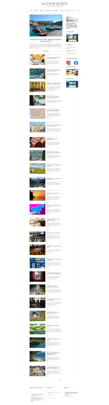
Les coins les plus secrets (51, 396)
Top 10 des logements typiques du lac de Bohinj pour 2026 (53, 58)
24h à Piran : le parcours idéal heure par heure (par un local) (54, 125)
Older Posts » (60, 379)
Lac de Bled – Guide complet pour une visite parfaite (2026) (53, 70)
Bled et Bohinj (49, 68)
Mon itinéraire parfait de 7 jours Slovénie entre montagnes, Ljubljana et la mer (53, 353)
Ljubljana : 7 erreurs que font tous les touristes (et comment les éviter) (54, 84)
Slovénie (48, 95)
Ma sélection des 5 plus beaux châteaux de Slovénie (52, 313)
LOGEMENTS (42, 10)
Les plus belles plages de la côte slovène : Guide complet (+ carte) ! (53, 368)
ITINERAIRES (48, 10)
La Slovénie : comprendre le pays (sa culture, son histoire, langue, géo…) (54, 273)
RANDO (72, 10)
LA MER (68, 10)
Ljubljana (48, 81)
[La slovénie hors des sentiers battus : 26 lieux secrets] (37, 182)
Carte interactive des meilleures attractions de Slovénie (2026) (53, 110)
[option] (46, 25)
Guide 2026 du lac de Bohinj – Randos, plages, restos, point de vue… (54, 152)
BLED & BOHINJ (62, 10)
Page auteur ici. (37, 395)
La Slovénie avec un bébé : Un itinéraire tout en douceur (53, 286)
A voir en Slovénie (52, 95)
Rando (56, 163)
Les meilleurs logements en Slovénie (52, 54)
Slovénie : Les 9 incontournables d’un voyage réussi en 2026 (53, 97)
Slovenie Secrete (54, 4)
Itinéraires (48, 284)
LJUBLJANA (36, 10)
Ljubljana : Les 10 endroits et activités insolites (52, 139)
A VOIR (31, 10)
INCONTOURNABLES (55, 10)
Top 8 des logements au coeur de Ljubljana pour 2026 (53, 220)
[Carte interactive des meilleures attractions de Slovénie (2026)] (37, 113)
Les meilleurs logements (71, 53)
